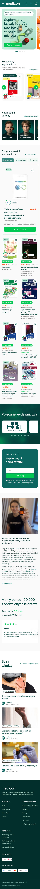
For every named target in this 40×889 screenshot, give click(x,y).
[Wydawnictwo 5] (15, 435)
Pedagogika (22, 160)
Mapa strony (6, 813)
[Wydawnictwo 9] (21, 435)
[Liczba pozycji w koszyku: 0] (36, 3)
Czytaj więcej (7, 583)
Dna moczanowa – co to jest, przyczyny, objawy (18, 697)
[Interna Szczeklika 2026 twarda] (10, 331)
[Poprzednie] (4, 87)
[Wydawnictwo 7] (18, 435)
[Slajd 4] (22, 51)
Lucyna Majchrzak (7, 269)
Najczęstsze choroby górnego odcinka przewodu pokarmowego (29, 312)
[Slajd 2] (19, 51)
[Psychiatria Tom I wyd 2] (29, 370)
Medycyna (8, 160)
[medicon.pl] (14, 3)
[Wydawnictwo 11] (24, 435)
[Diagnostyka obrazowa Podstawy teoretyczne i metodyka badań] (10, 371)
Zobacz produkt (20, 229)
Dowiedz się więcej (27, 483)
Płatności (25, 809)
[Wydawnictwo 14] (28, 435)
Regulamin (25, 820)
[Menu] (3, 3)
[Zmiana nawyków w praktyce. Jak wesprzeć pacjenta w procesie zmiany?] (20, 187)
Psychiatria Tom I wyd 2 (28, 394)
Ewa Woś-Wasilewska (26, 271)
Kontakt (4, 816)
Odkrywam (33, 70)
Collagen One (29, 571)
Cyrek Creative (16, 885)
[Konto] (31, 3)
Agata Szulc (24, 396)
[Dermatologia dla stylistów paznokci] (29, 249)
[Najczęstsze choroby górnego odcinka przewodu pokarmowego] (29, 289)
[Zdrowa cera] (10, 249)
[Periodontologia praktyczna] (10, 288)
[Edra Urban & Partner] (14, 427)
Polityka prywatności (28, 824)
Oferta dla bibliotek (8, 847)
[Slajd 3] (20, 51)
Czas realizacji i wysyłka (29, 805)
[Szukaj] (26, 3)
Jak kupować (6, 809)
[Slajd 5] (24, 51)
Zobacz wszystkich (30, 116)
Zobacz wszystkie (31, 155)
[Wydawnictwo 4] (14, 435)
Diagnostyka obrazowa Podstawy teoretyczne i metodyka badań (9, 394)
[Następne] (36, 87)
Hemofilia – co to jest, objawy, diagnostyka (19, 766)
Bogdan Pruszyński (7, 398)
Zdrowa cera (6, 267)
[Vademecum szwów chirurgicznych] (12, 87)
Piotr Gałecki (31, 396)
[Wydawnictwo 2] (11, 435)
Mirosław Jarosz (25, 316)
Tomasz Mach (31, 318)
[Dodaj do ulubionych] (20, 76)
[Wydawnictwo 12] (25, 435)
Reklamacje (26, 816)
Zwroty (24, 813)
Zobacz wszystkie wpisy (30, 663)
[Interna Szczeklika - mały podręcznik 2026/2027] (29, 331)
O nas (3, 805)
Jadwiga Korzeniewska (10, 220)
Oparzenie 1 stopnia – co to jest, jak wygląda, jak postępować (16, 732)
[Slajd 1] (16, 51)
